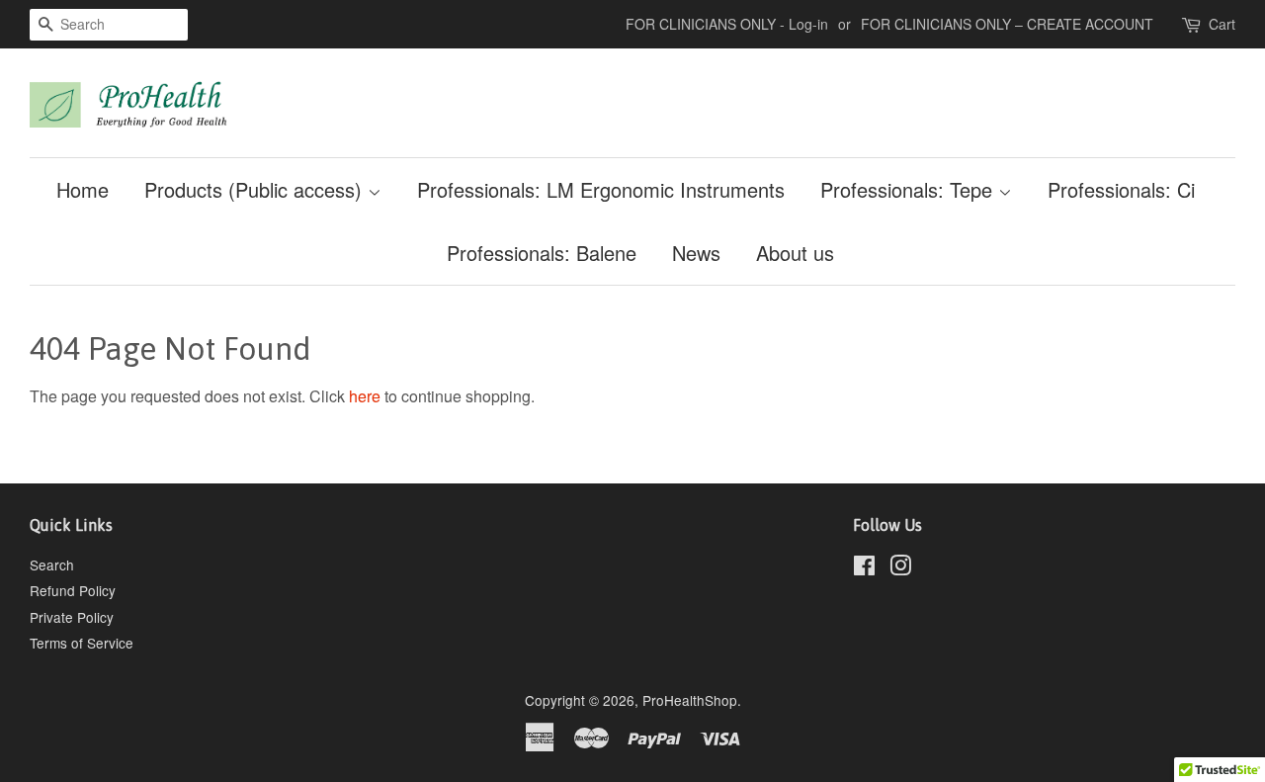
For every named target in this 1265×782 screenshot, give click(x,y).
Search (52, 564)
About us (795, 252)
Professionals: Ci (1121, 189)
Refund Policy (73, 590)
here (364, 396)
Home (82, 189)
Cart (1222, 24)
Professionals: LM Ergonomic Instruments (601, 189)
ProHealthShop (689, 700)
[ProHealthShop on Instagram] (900, 568)
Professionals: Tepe (909, 189)
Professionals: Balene (541, 252)
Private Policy (72, 617)
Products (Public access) (256, 189)
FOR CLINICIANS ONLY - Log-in (727, 24)
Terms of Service (81, 642)
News (696, 252)
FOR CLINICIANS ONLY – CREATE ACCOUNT (1007, 24)
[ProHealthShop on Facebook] (864, 568)
